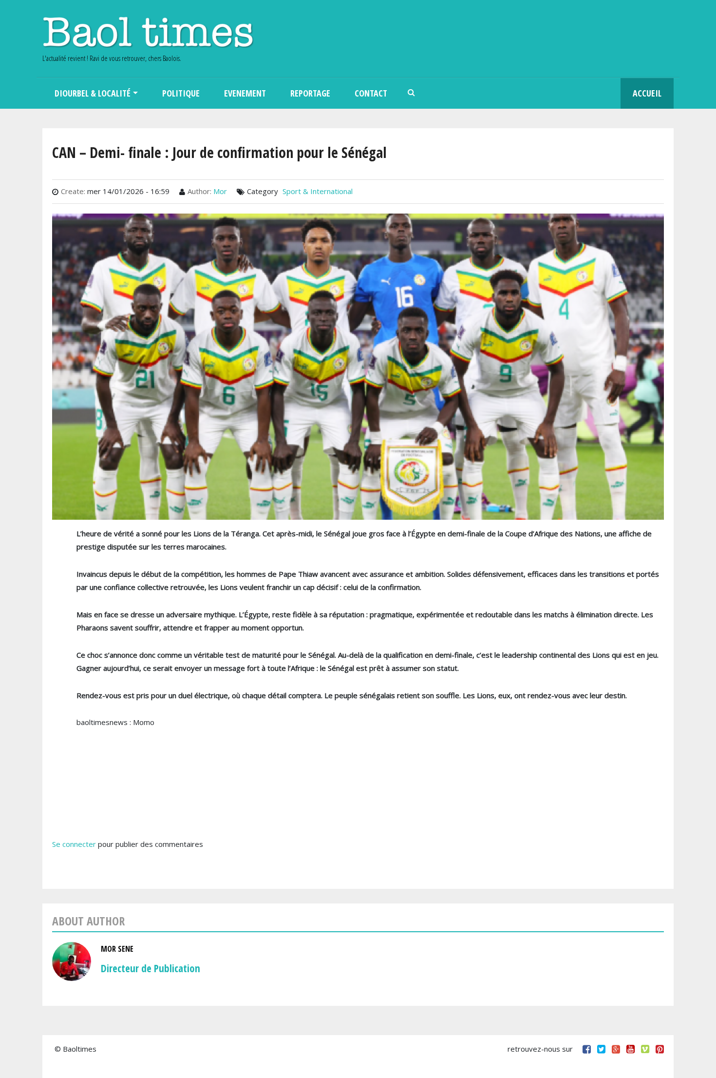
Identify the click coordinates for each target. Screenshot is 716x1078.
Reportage (310, 93)
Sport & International (318, 191)
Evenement (245, 93)
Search (411, 93)
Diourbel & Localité (93, 93)
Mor (220, 191)
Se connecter (74, 844)
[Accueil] (147, 32)
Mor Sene (117, 948)
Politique (181, 93)
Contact (371, 93)
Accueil (647, 93)
